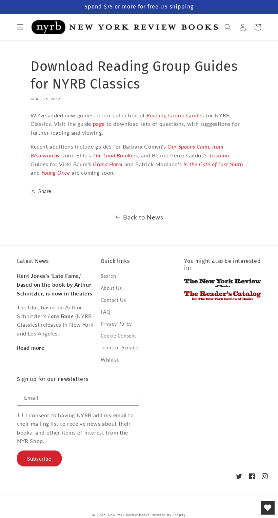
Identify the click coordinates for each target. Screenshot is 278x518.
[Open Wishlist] (268, 508)
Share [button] (44, 191)
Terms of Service (119, 347)
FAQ (106, 312)
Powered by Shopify (168, 515)
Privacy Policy (116, 324)
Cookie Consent (118, 336)
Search (108, 276)
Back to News (143, 217)
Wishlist (110, 360)
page (99, 123)
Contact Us (113, 300)
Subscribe (39, 459)
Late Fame (61, 316)
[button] (20, 27)
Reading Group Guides (175, 115)
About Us (111, 288)
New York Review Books (129, 515)
